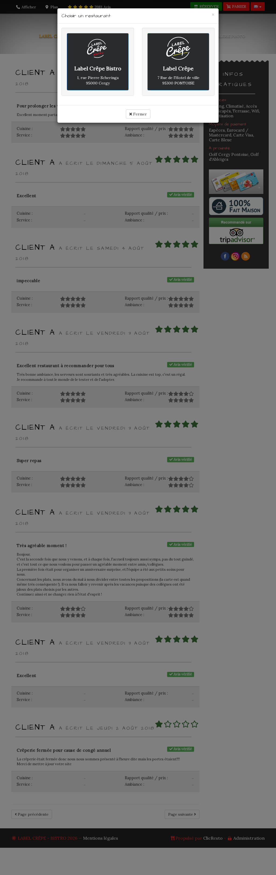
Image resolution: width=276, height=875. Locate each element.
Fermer (139, 114)
